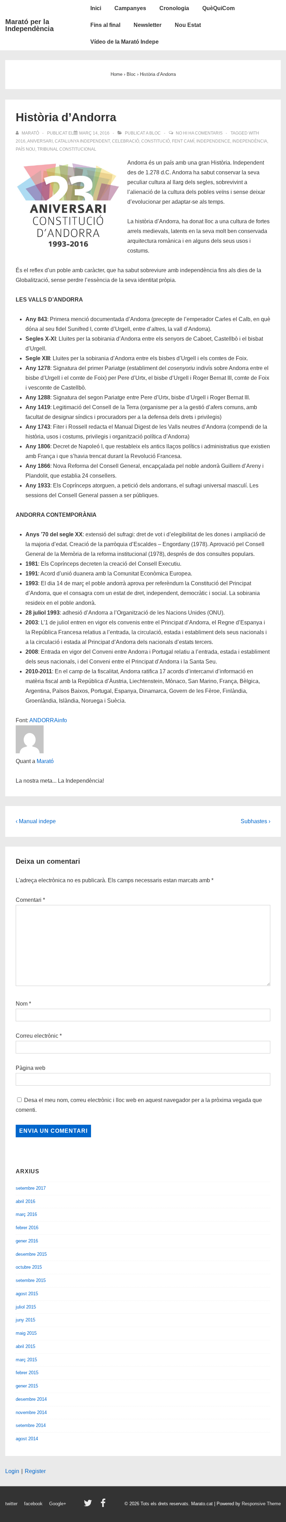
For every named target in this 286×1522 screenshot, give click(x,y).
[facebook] (103, 1505)
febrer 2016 (27, 1227)
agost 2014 (27, 1438)
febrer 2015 (27, 1372)
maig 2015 (26, 1333)
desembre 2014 (31, 1399)
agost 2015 (27, 1293)
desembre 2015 (31, 1254)
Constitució (155, 141)
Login (12, 1471)
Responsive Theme (261, 1503)
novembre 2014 (31, 1412)
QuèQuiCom (218, 8)
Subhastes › (255, 821)
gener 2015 (27, 1386)
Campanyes (130, 8)
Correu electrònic (37, 1036)
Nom (22, 1004)
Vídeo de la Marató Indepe (124, 42)
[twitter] (89, 1505)
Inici (95, 8)
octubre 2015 (29, 1267)
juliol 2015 (26, 1307)
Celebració (125, 141)
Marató (45, 761)
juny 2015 (25, 1319)
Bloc (155, 133)
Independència (249, 141)
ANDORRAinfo (48, 720)
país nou (25, 149)
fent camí (183, 141)
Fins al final (105, 25)
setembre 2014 (31, 1425)
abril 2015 (25, 1346)
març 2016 (26, 1214)
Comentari (30, 900)
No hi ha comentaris (199, 133)
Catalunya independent (82, 141)
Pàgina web (30, 1068)
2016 (20, 141)
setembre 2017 (31, 1188)
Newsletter (147, 25)
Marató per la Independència (29, 25)
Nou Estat (188, 25)
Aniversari (40, 141)
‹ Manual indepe (36, 821)
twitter (11, 1503)
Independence (213, 141)
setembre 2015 (31, 1280)
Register (35, 1471)
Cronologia (174, 8)
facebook (33, 1503)
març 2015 (26, 1359)
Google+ (57, 1503)
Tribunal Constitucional (66, 149)
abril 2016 (25, 1201)
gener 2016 (27, 1241)
